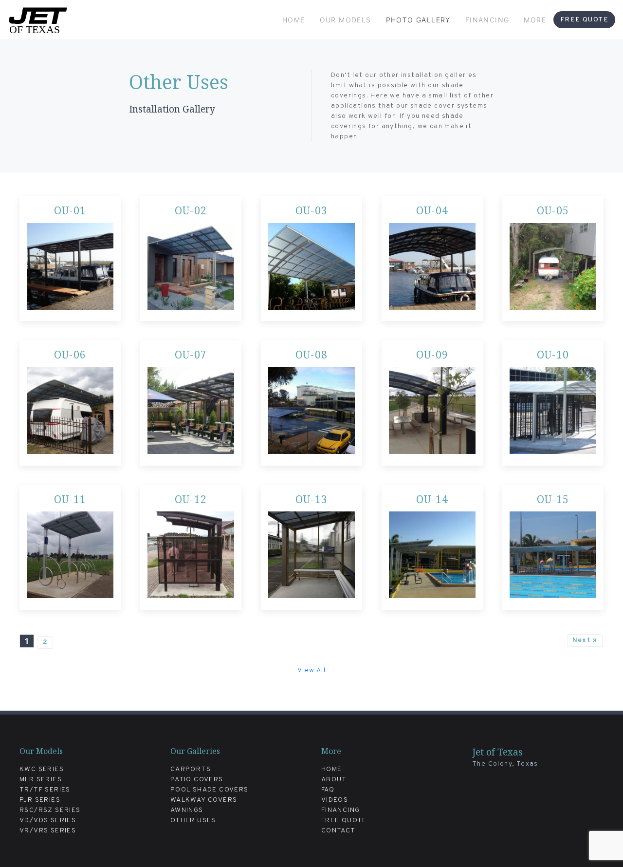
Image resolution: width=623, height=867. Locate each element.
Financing (487, 20)
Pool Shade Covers (209, 790)
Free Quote (584, 20)
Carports (190, 769)
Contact (338, 831)
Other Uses (193, 820)
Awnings (186, 810)
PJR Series (39, 800)
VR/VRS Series (47, 831)
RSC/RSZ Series (50, 810)
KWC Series (41, 769)
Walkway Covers (204, 800)
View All (311, 670)
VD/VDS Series (47, 820)
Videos (334, 800)
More (535, 20)
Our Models (345, 20)
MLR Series (40, 779)
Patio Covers (196, 779)
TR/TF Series (45, 790)
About (334, 779)
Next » (584, 640)
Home (293, 20)
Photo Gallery (418, 20)
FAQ (327, 790)
